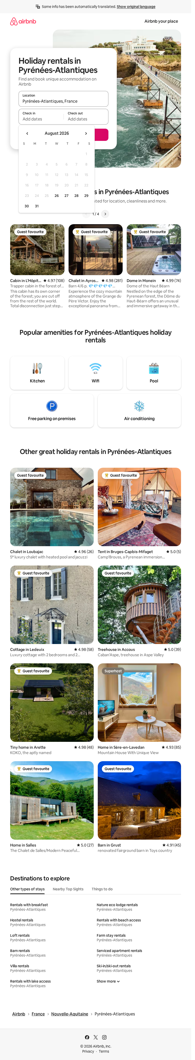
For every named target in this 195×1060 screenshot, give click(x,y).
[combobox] (63, 101)
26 (57, 195)
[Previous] (86, 214)
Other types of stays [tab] (27, 889)
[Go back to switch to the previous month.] (27, 133)
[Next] (105, 214)
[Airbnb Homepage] (23, 21)
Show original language (136, 6)
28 (76, 195)
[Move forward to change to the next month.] (85, 133)
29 (86, 195)
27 (66, 195)
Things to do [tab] (102, 889)
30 (27, 206)
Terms (104, 1051)
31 (37, 206)
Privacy (88, 1051)
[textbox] (41, 119)
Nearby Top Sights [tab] (68, 889)
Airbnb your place (161, 21)
